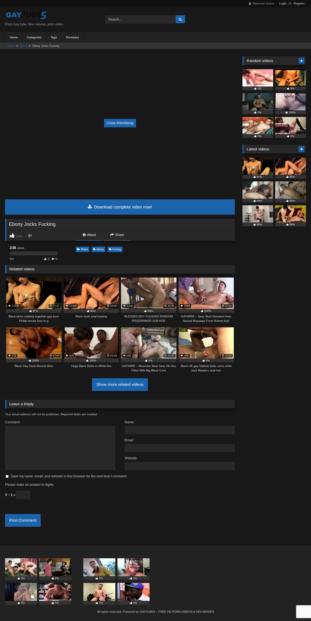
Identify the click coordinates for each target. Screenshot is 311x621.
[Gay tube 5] (26, 16)
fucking (116, 249)
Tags (54, 37)
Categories (34, 37)
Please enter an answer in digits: (29, 484)
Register (299, 3)
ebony (100, 249)
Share (119, 235)
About (91, 235)
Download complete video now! (122, 207)
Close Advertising (120, 123)
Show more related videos (120, 384)
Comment (12, 422)
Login (282, 3)
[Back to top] (298, 608)
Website (131, 458)
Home (14, 37)
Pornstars (72, 37)
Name (130, 422)
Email (130, 440)
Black (23, 45)
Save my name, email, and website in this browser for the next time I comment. (69, 476)
